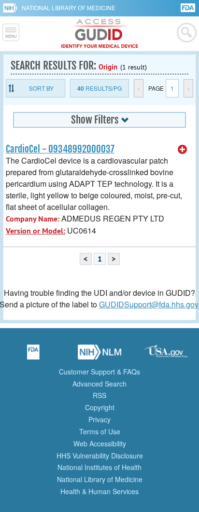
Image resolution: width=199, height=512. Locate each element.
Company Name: (32, 219)
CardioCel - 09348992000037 (60, 149)
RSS (99, 395)
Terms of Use (99, 431)
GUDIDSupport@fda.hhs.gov (148, 304)
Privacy (99, 419)
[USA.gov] (165, 355)
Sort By (41, 88)
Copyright (99, 407)
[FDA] (189, 7)
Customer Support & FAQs (99, 371)
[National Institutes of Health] (12, 7)
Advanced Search (99, 383)
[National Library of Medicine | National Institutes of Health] (99, 355)
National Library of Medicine (68, 7)
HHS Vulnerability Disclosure (100, 455)
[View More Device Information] (182, 149)
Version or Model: (35, 231)
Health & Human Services (99, 491)
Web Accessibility (99, 443)
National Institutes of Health (99, 467)
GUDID (99, 34)
